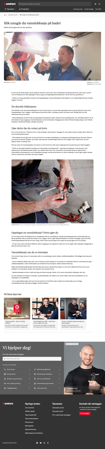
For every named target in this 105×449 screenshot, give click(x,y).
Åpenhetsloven (30, 429)
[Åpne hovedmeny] (99, 4)
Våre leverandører (31, 419)
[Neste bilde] (100, 332)
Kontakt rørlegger (89, 9)
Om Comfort (29, 408)
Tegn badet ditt (30, 415)
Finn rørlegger (85, 413)
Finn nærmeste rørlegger (61, 415)
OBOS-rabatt (30, 411)
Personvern (29, 422)
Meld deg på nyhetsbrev (34, 433)
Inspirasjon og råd (77, 9)
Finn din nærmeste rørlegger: (13, 354)
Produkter (25, 9)
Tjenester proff (57, 411)
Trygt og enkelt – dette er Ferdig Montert (15, 322)
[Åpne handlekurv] (95, 4)
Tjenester (10, 9)
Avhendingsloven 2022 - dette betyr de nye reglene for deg (44, 322)
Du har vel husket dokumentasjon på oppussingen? (73, 322)
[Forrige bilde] (97, 332)
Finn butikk (98, 9)
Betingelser (29, 426)
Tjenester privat (58, 408)
